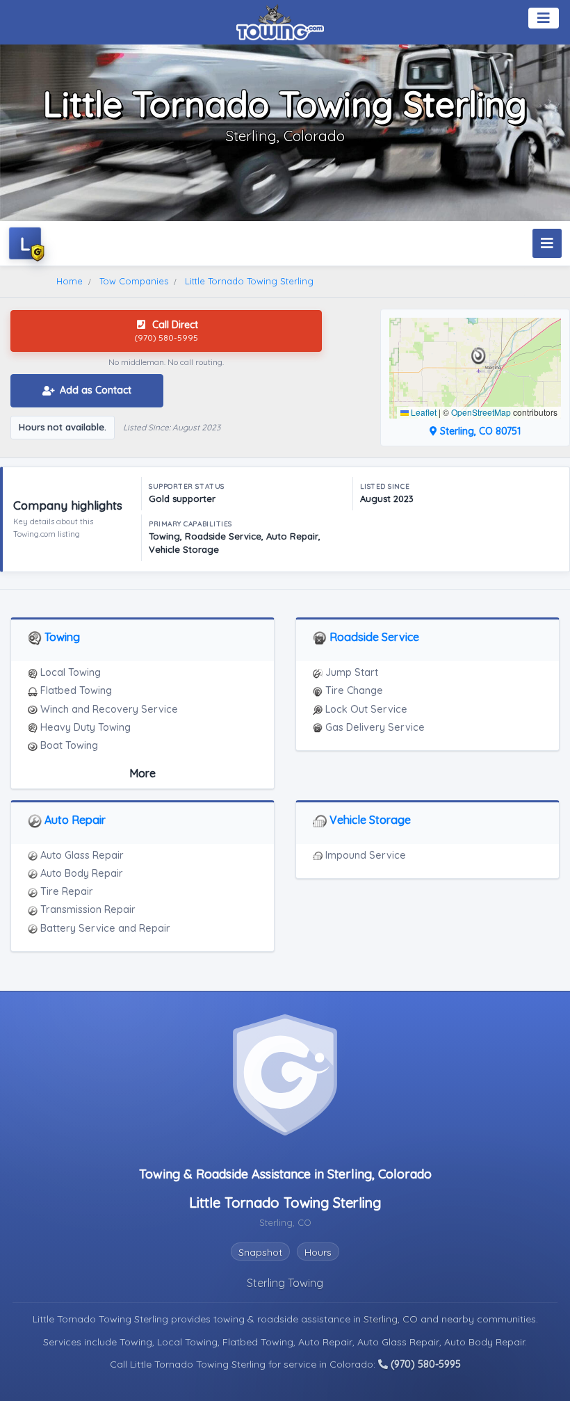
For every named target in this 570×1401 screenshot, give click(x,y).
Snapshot (260, 1252)
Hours (318, 1252)
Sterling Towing (285, 1283)
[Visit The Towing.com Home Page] (280, 21)
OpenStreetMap (481, 412)
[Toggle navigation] (543, 18)
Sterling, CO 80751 (479, 431)
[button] (478, 356)
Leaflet (423, 412)
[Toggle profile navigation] (547, 243)
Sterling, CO (392, 1319)
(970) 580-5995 (424, 1364)
